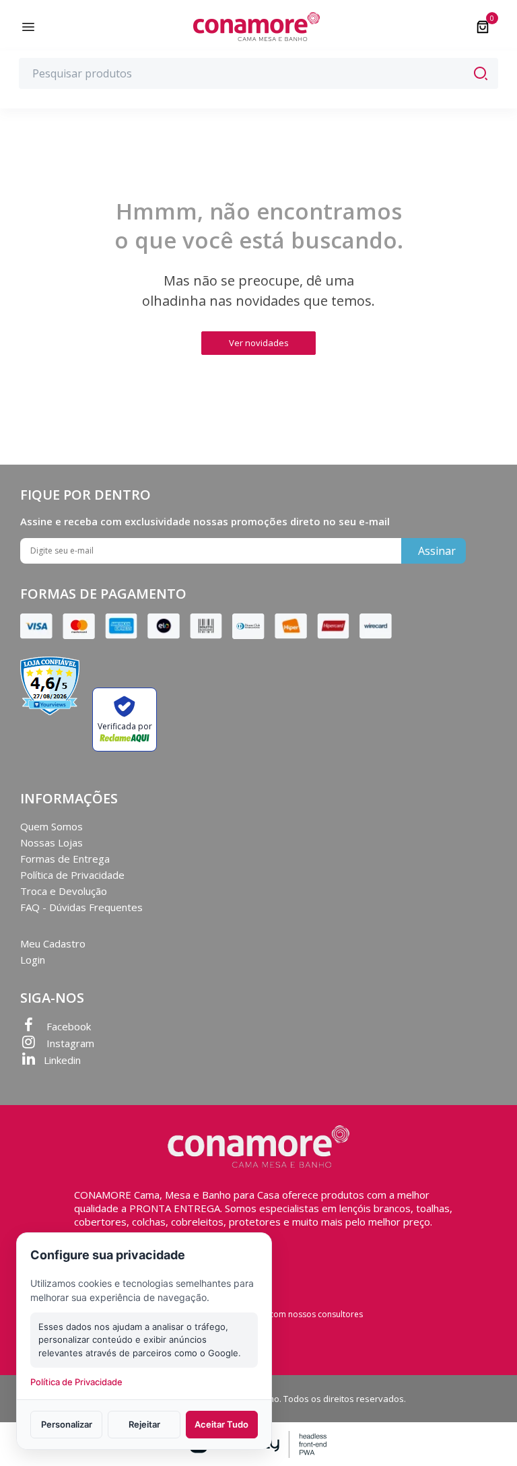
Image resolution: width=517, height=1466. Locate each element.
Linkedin (62, 1060)
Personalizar (66, 1424)
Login (32, 959)
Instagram (69, 1043)
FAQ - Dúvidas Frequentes (81, 907)
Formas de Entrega (65, 858)
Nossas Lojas (51, 842)
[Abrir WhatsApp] (483, 1432)
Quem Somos (51, 826)
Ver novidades (259, 343)
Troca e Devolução (63, 891)
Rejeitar (144, 1424)
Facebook (67, 1026)
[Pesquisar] (481, 73)
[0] (482, 27)
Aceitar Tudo (221, 1424)
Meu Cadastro (52, 943)
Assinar (437, 550)
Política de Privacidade (72, 874)
